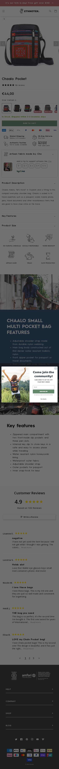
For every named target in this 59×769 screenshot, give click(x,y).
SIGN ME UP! (44, 391)
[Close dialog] (55, 368)
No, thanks (43, 399)
